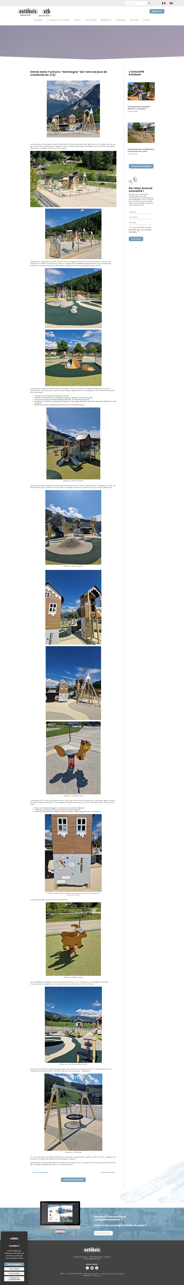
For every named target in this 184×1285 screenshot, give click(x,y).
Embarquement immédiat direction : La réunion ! (139, 107)
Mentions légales (91, 1274)
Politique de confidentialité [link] (14, 1279)
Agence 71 (97, 1275)
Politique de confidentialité (112, 1274)
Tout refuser (14, 1269)
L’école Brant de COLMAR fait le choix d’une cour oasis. (141, 150)
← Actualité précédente (39, 1172)
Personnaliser (14, 1273)
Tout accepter (14, 1264)
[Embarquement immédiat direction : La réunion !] (141, 91)
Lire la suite (132, 111)
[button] (73, 1180)
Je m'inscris (136, 239)
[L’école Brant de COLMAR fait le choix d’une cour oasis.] (141, 133)
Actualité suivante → (108, 1172)
